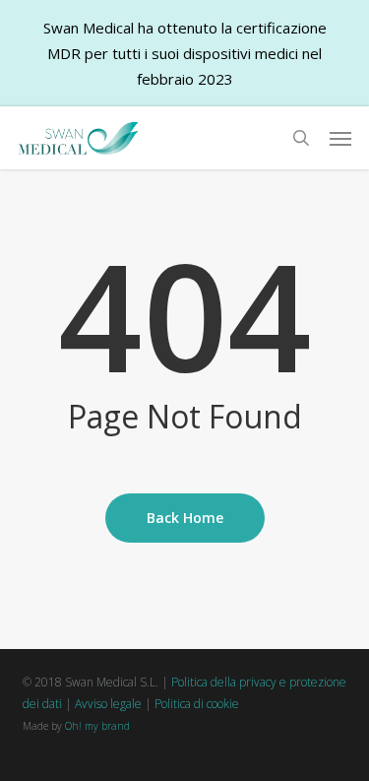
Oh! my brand (97, 726)
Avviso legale (108, 703)
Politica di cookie (196, 703)
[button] (340, 138)
